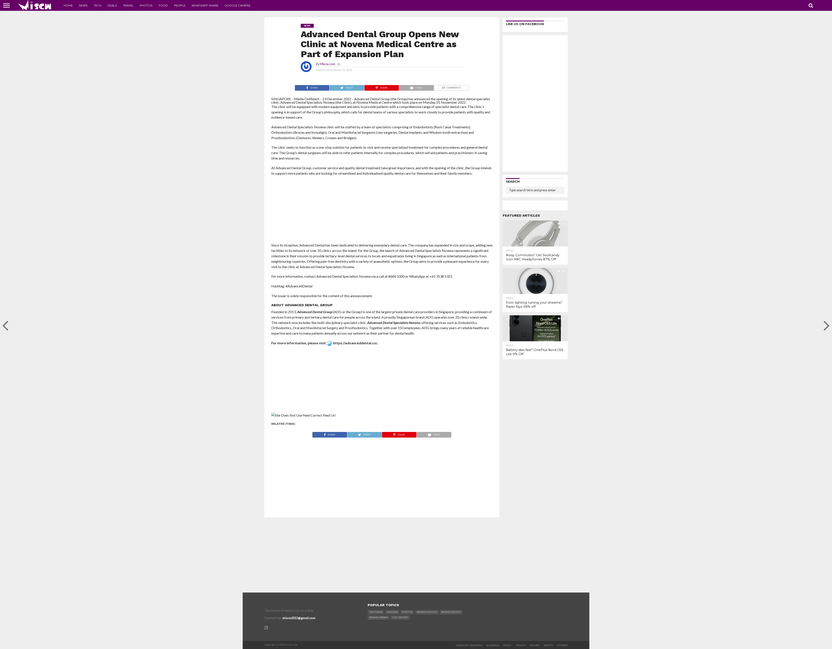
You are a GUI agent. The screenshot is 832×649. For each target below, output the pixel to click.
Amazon (392, 612)
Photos (146, 5)
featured (376, 612)
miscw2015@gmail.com (298, 618)
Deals (112, 5)
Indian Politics (427, 612)
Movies (535, 645)
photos (407, 612)
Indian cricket (451, 612)
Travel (128, 5)
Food (163, 5)
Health (521, 645)
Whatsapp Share (205, 5)
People (179, 5)
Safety (548, 645)
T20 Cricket (400, 617)
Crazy (507, 645)
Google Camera (237, 5)
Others (562, 645)
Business (492, 645)
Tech (97, 5)
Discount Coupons (469, 645)
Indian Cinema (378, 617)
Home (68, 5)
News (83, 5)
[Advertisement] (381, 210)
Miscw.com (327, 64)
